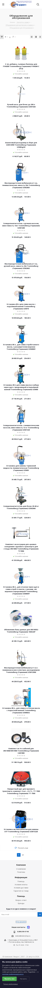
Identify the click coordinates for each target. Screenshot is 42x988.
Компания (21, 865)
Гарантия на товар (21, 891)
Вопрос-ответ (21, 900)
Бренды (21, 903)
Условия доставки (21, 888)
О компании (21, 869)
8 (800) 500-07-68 (23, 932)
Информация (21, 877)
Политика (21, 872)
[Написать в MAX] (28, 927)
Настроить (23, 979)
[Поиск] (38, 5)
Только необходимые (10, 984)
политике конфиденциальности (12, 974)
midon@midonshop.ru (22, 936)
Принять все (9, 979)
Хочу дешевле (21, 922)
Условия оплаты (21, 884)
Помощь (21, 881)
